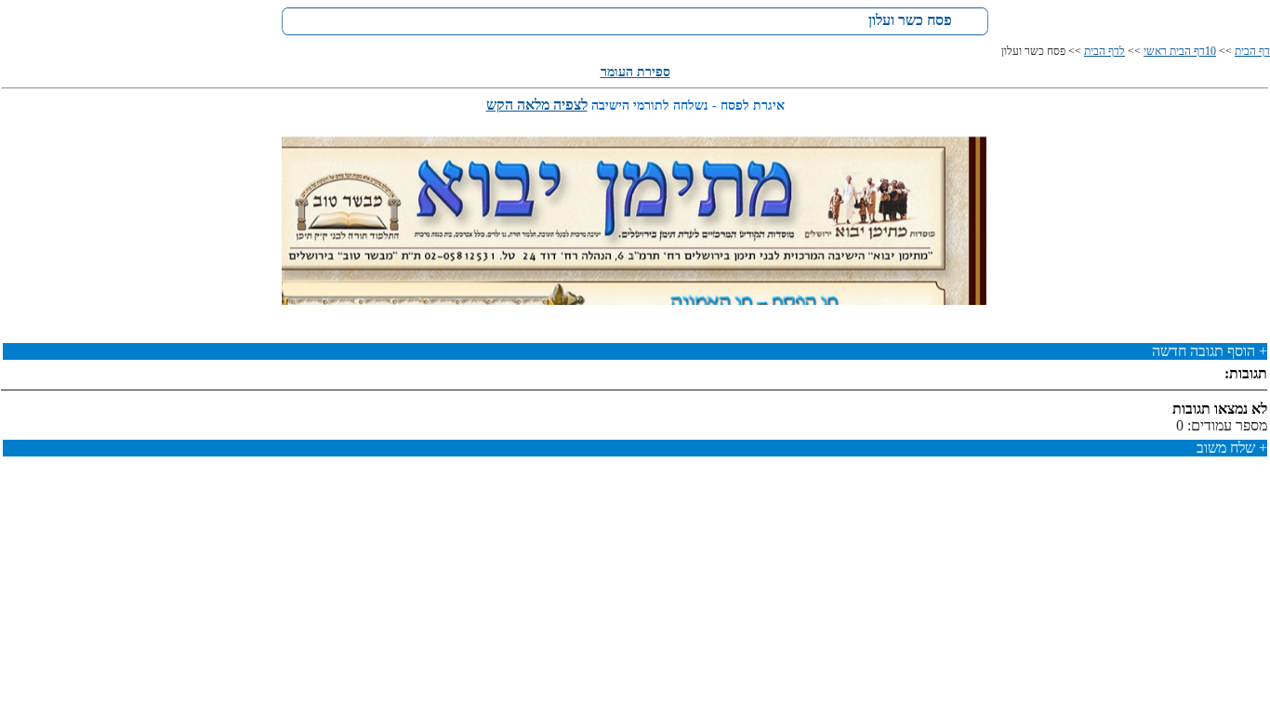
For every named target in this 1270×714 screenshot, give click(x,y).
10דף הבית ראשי (1180, 51)
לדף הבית (1104, 51)
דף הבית (1252, 51)
